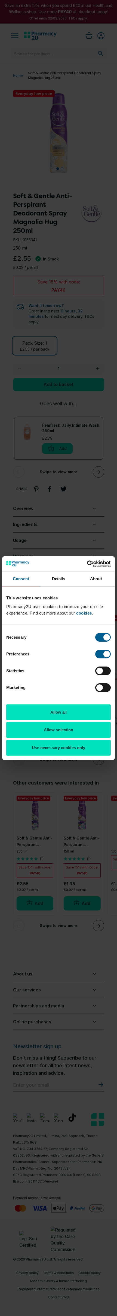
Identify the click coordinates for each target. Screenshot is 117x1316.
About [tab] (96, 578)
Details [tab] (58, 578)
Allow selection (58, 729)
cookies (84, 613)
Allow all (58, 712)
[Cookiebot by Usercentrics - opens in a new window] (87, 563)
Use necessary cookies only (58, 747)
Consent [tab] (21, 578)
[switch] (103, 654)
